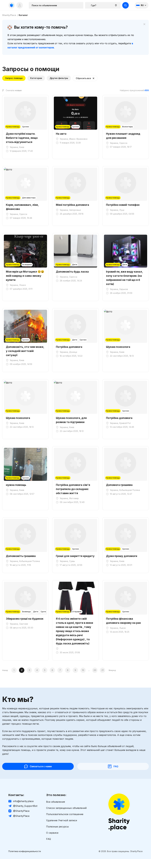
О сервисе (52, 832)
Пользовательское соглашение (64, 814)
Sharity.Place (9, 15)
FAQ (48, 838)
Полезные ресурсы (57, 826)
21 (102, 670)
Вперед (112, 670)
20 (94, 670)
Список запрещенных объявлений (66, 807)
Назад (5, 670)
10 (83, 670)
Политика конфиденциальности (24, 851)
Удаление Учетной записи (61, 820)
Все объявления (55, 801)
